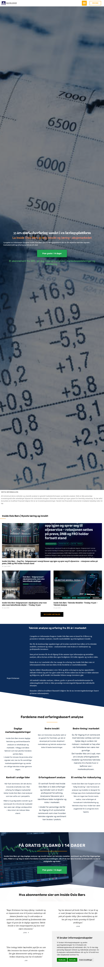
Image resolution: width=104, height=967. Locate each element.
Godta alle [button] (62, 960)
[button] (84, 3)
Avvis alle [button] (72, 960)
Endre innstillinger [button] (85, 960)
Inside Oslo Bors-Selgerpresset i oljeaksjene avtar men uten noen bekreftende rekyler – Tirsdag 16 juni (24, 604)
